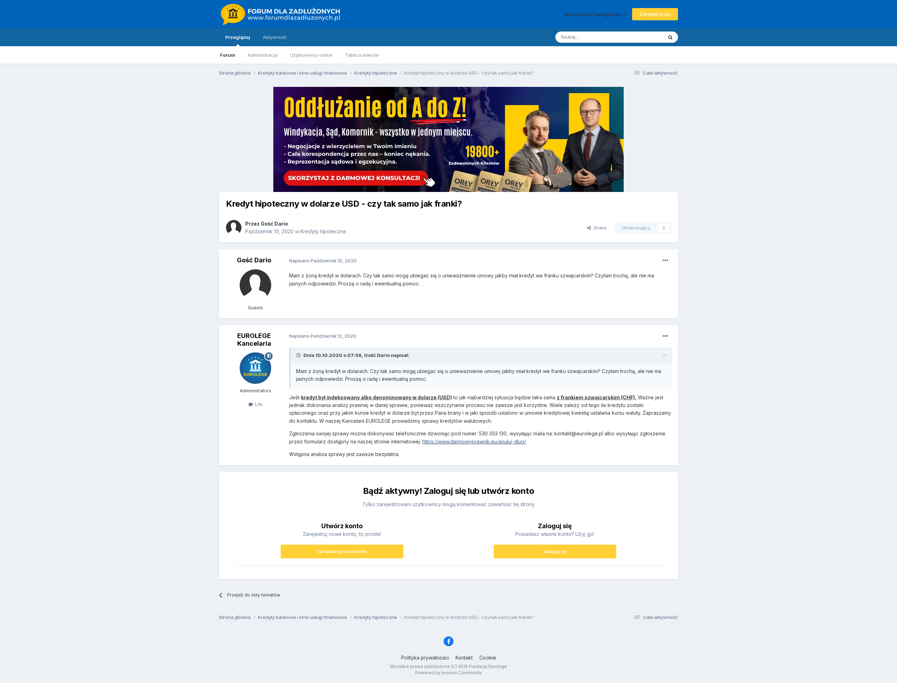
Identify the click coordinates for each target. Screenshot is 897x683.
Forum (227, 55)
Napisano (323, 260)
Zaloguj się (555, 551)
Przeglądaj (237, 37)
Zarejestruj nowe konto (342, 551)
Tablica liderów (362, 55)
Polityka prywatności (425, 658)
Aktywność (275, 37)
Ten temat (642, 37)
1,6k (258, 404)
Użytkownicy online (311, 55)
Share (599, 227)
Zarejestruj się (655, 14)
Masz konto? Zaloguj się (593, 14)
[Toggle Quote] (299, 355)
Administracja (263, 55)
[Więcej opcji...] (665, 260)
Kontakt (464, 658)
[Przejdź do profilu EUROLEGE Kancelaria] (255, 368)
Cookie (487, 658)
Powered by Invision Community (448, 672)
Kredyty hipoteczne (323, 231)
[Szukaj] (670, 37)
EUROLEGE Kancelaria (254, 339)
